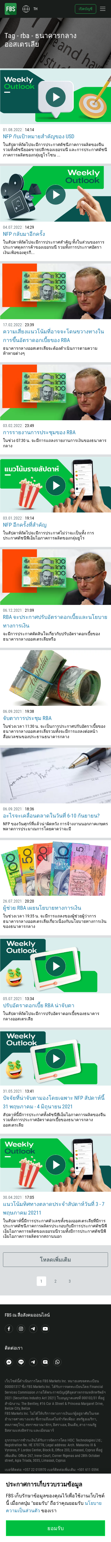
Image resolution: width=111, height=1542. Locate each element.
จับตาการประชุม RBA (27, 718)
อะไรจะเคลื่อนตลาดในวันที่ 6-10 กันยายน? (51, 815)
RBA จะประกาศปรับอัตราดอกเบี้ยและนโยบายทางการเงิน (55, 621)
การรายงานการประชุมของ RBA (39, 432)
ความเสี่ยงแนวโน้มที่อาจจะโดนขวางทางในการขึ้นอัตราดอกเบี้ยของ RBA (53, 335)
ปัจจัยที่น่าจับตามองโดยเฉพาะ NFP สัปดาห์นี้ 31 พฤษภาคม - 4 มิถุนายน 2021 (53, 1102)
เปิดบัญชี (85, 9)
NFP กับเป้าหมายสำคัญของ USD (38, 136)
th (35, 9)
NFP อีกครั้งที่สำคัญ (24, 525)
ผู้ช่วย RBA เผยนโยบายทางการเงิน (42, 908)
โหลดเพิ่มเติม (55, 1259)
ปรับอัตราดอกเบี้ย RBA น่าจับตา (38, 1005)
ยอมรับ (55, 1528)
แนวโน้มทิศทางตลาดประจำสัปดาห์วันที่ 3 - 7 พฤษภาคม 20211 (53, 1208)
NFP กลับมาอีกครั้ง (24, 234)
